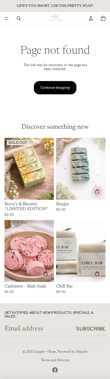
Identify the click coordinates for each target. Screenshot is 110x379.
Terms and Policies (55, 360)
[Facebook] (55, 370)
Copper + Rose (45, 351)
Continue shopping (55, 87)
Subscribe (90, 328)
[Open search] (18, 18)
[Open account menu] (91, 18)
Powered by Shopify (73, 351)
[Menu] (6, 18)
